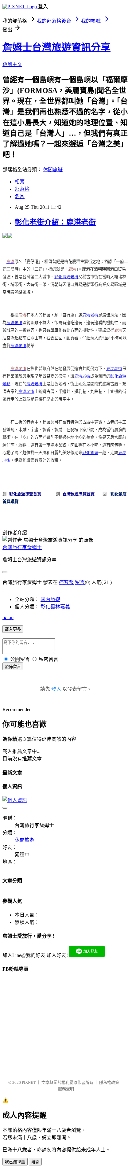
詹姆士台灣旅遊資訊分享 (56, 47)
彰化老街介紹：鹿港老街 (55, 222)
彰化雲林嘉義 (55, 606)
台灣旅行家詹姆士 (22, 547)
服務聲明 (66, 1089)
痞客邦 (66, 582)
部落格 (22, 189)
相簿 (20, 181)
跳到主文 (12, 64)
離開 (35, 1162)
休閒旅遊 (53, 169)
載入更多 (13, 629)
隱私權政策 (109, 1082)
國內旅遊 (50, 599)
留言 (80, 582)
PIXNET (29, 1082)
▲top (8, 617)
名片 (20, 196)
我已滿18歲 (15, 1162)
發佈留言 (13, 666)
